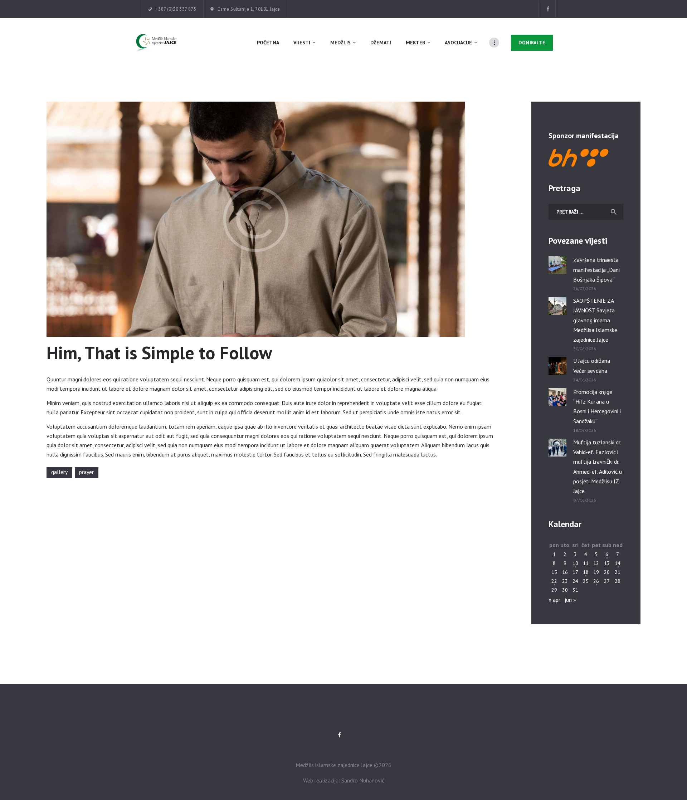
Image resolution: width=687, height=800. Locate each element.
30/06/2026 (584, 348)
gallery (59, 471)
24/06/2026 (584, 379)
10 (575, 563)
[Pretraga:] (586, 211)
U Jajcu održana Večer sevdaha (591, 365)
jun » (570, 599)
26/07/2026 (584, 288)
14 (617, 563)
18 (586, 572)
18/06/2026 (584, 430)
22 (554, 581)
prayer (86, 471)
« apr (554, 599)
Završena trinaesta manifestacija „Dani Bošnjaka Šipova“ (596, 269)
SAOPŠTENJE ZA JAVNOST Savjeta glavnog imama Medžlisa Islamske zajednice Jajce (595, 320)
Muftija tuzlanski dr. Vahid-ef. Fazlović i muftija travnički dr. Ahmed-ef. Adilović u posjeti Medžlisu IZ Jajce (597, 466)
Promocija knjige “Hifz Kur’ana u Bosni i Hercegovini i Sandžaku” (597, 406)
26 (596, 581)
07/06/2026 (584, 500)
